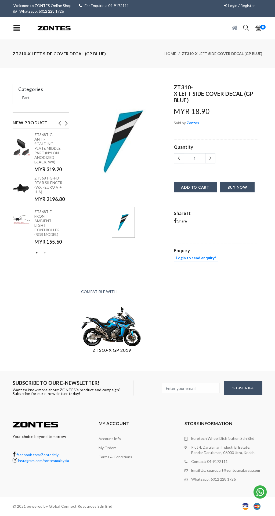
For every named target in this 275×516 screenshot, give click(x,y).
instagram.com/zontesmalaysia (43, 460)
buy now (237, 187)
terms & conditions (115, 457)
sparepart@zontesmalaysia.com (233, 470)
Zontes (193, 122)
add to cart (195, 187)
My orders (108, 447)
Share (181, 221)
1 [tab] (36, 252)
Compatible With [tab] (99, 291)
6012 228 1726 (223, 479)
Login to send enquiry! (196, 257)
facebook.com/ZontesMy (37, 454)
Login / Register (241, 5)
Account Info (110, 438)
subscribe (243, 388)
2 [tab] (45, 252)
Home (170, 53)
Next (66, 121)
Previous (59, 121)
